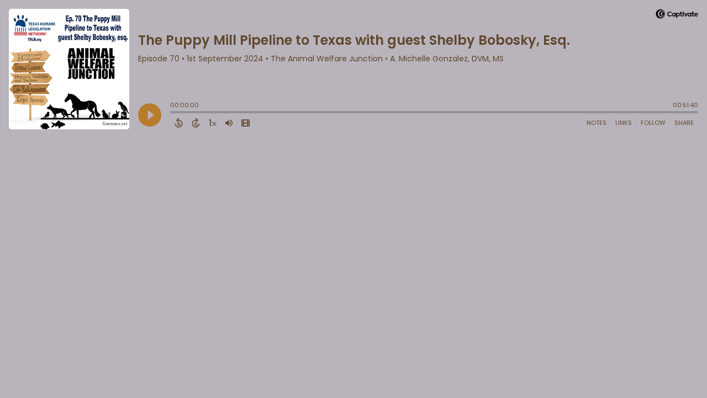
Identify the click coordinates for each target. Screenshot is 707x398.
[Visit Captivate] (677, 15)
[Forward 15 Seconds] (195, 122)
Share (684, 122)
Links (623, 122)
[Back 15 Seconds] (178, 122)
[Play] (149, 115)
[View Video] (245, 122)
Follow (653, 122)
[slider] (173, 113)
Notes (596, 122)
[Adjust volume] (229, 122)
